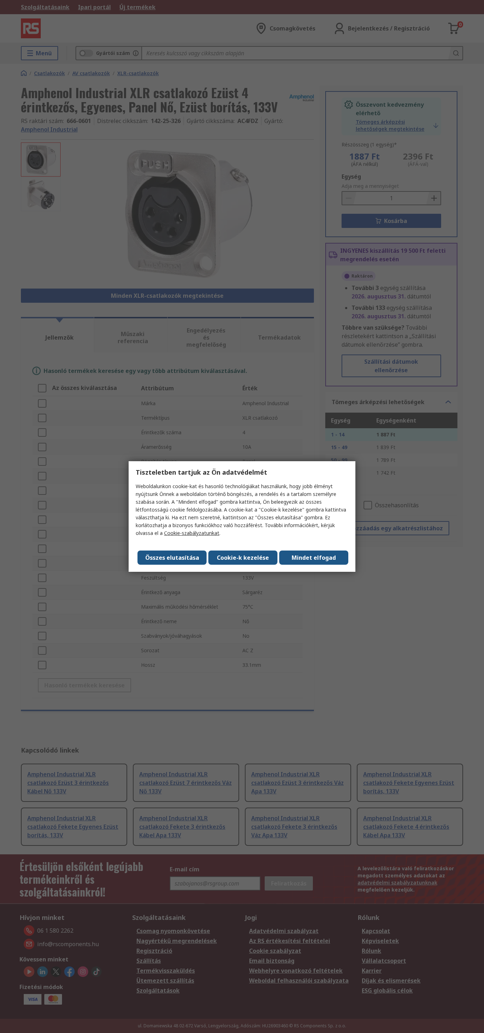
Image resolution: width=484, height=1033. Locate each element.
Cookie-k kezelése (243, 558)
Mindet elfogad (314, 558)
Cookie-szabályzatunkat (191, 533)
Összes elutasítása (172, 558)
